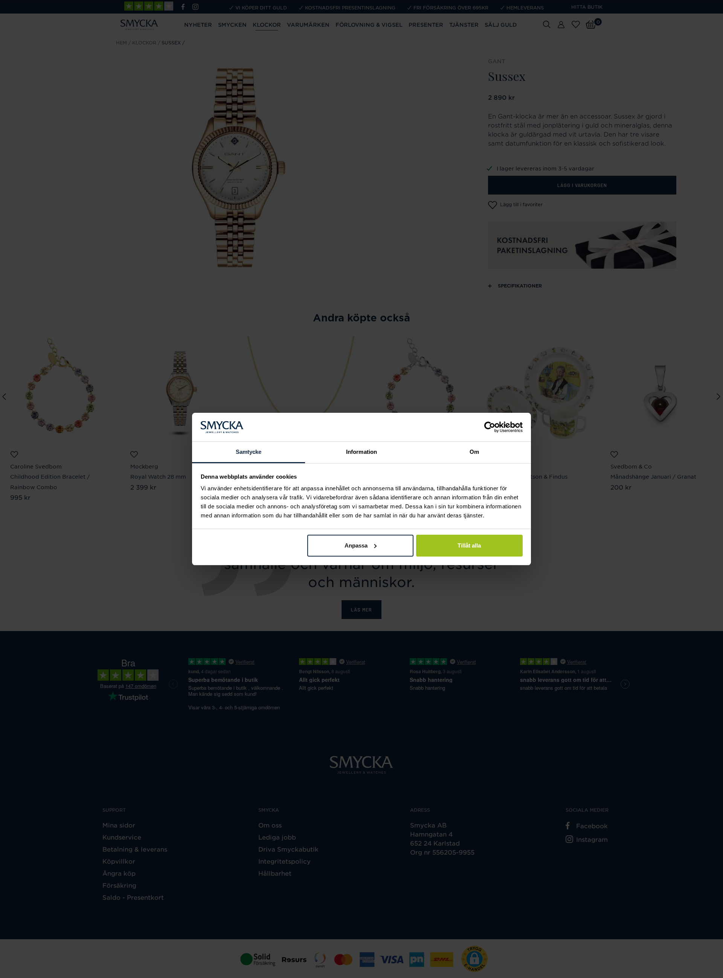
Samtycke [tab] (249, 452)
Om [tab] (474, 452)
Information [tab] (361, 452)
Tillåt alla (469, 545)
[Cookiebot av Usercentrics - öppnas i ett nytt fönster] (490, 427)
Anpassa (356, 545)
